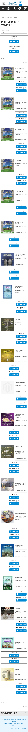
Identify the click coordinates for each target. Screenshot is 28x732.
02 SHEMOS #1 (19, 160)
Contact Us (13, 725)
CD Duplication (16, 723)
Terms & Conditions (22, 728)
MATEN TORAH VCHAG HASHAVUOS (20, 512)
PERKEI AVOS (18, 577)
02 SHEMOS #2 (19, 191)
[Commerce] (9, 3)
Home (2, 17)
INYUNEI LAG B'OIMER (18, 447)
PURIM (17, 669)
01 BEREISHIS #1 (19, 68)
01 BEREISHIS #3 (19, 129)
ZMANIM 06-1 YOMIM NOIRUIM (21, 259)
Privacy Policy (13, 728)
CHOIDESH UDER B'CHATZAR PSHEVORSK (19, 416)
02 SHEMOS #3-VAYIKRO (19, 223)
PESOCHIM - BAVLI (20, 639)
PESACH (17, 608)
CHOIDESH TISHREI (20, 382)
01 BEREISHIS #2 (19, 99)
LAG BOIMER (18, 480)
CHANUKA (18, 319)
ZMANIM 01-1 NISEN (20, 612)
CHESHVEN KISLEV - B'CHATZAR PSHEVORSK (20, 352)
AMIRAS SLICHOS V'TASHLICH (20, 255)
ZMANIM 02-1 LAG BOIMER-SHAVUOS (20, 452)
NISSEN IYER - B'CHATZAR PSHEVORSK (19, 547)
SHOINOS (24, 356)
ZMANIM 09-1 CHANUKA (20, 323)
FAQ (22, 723)
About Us (10, 723)
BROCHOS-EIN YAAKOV (19, 287)
